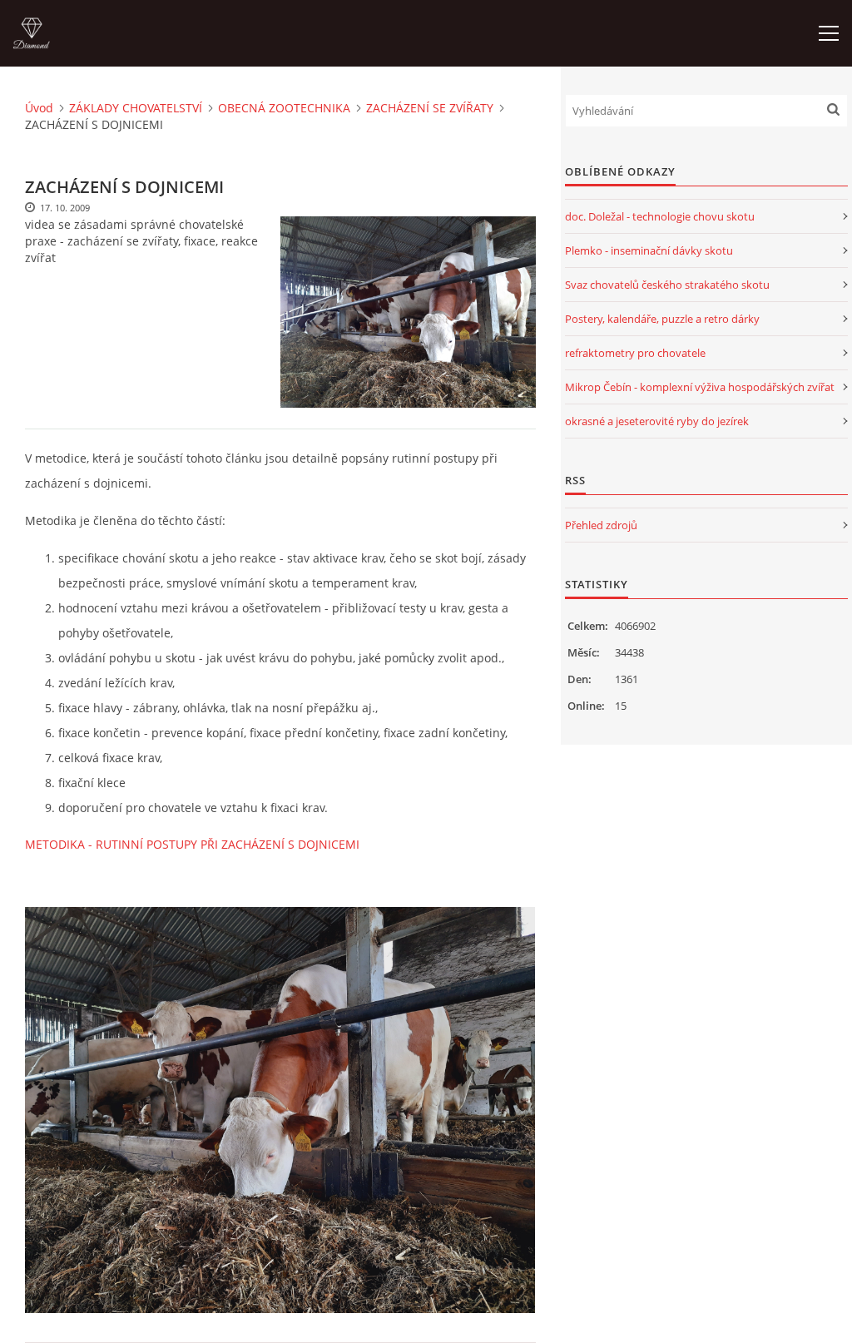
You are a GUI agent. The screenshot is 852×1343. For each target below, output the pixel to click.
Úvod (39, 108)
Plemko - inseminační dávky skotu (649, 250)
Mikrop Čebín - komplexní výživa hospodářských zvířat (700, 386)
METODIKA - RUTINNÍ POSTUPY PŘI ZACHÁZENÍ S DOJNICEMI (194, 844)
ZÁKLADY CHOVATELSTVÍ (135, 108)
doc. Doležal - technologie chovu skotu (660, 216)
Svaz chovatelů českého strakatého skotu (667, 284)
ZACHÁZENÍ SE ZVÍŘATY (429, 108)
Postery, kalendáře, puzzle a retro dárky (662, 318)
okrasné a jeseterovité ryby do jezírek (657, 421)
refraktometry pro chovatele (635, 352)
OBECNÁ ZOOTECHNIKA (284, 108)
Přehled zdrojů (601, 525)
